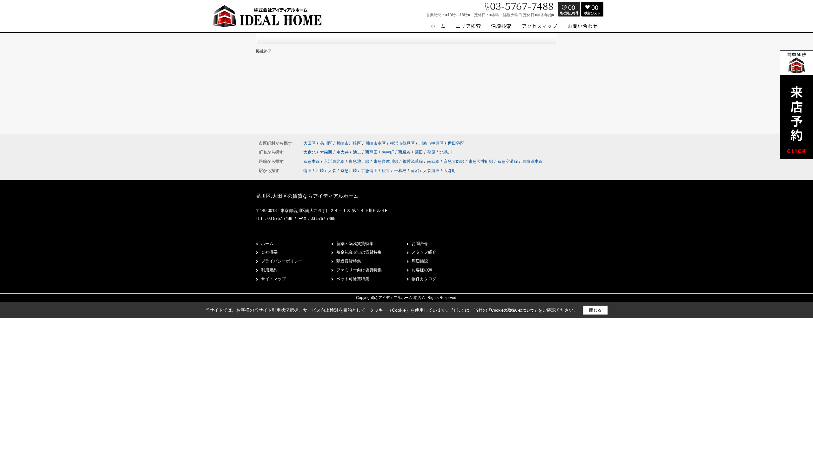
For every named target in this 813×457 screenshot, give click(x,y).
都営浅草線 (413, 161)
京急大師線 (455, 161)
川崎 (320, 170)
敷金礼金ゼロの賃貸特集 (359, 252)
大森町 (450, 170)
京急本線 (312, 161)
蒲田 (419, 152)
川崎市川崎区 (348, 143)
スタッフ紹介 (424, 252)
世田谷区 (456, 143)
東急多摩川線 (386, 161)
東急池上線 (360, 161)
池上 (357, 152)
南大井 (343, 152)
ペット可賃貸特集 (352, 278)
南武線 (434, 161)
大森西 (326, 152)
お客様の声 (422, 270)
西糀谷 (405, 152)
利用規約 (269, 270)
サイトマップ (273, 278)
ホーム (267, 243)
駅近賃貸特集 (348, 261)
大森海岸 (431, 170)
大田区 (309, 143)
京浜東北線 (335, 161)
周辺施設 (420, 261)
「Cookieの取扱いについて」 (512, 310)
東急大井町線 (481, 161)
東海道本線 (532, 161)
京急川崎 (348, 170)
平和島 (400, 170)
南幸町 (388, 152)
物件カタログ (424, 278)
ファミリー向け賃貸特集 (359, 270)
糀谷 (386, 170)
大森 (332, 170)
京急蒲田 (369, 170)
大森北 (310, 152)
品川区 (326, 143)
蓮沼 (415, 170)
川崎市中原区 (431, 143)
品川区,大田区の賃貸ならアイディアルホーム (307, 196)
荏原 (432, 152)
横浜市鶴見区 (402, 143)
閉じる (595, 310)
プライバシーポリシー (281, 261)
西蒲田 (372, 152)
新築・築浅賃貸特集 (354, 243)
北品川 (446, 152)
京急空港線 (508, 161)
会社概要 (269, 252)
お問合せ (420, 243)
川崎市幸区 (375, 143)
